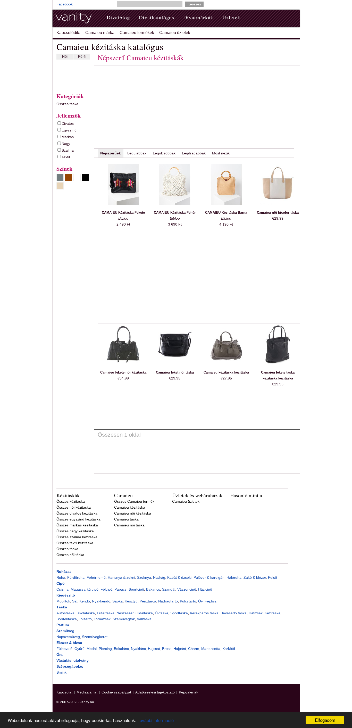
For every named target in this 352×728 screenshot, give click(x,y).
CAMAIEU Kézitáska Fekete (123, 212)
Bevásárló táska (234, 613)
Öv (200, 601)
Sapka (117, 601)
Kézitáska (272, 613)
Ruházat (63, 571)
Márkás (68, 137)
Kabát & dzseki (179, 577)
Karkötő (228, 649)
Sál (74, 601)
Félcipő (106, 589)
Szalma (68, 150)
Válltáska (144, 619)
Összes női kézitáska (73, 507)
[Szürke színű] (60, 177)
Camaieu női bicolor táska (278, 212)
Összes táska (67, 104)
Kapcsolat (64, 692)
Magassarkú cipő (84, 589)
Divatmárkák (198, 17)
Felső (272, 577)
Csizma (62, 589)
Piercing (105, 649)
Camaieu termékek (137, 32)
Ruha (60, 577)
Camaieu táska (126, 519)
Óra (59, 654)
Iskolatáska (86, 613)
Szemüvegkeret (94, 637)
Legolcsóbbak (164, 153)
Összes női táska (70, 555)
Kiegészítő (65, 595)
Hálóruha (234, 577)
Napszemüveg (68, 637)
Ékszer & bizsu (69, 643)
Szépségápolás (69, 666)
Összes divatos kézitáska (76, 513)
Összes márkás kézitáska (77, 525)
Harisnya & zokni (121, 577)
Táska (61, 607)
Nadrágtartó (168, 601)
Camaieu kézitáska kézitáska (226, 372)
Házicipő (205, 589)
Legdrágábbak (194, 153)
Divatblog (118, 17)
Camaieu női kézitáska (132, 513)
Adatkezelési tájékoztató (155, 692)
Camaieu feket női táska (175, 372)
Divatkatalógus (156, 17)
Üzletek (231, 17)
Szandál (168, 589)
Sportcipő (136, 589)
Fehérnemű (96, 577)
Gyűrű (79, 649)
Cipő (60, 583)
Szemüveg (65, 631)
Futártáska (105, 613)
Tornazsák (102, 619)
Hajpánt (179, 649)
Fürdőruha (76, 577)
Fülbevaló (64, 649)
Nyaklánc (138, 649)
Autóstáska (65, 613)
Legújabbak (136, 153)
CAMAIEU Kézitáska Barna (226, 212)
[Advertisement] (71, 75)
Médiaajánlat (87, 692)
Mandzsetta (210, 649)
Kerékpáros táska (204, 613)
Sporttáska (179, 613)
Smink (61, 672)
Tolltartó (85, 619)
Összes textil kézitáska (74, 543)
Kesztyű (131, 601)
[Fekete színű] (85, 177)
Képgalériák (188, 692)
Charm (193, 649)
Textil (66, 157)
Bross (166, 649)
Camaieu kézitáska (129, 507)
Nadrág (159, 577)
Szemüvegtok (124, 619)
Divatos (68, 123)
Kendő (84, 601)
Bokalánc (121, 649)
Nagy (66, 144)
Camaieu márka (99, 32)
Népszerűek (110, 153)
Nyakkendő (101, 601)
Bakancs (153, 589)
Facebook (64, 4)
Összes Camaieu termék (134, 501)
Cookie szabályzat (116, 692)
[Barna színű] (68, 177)
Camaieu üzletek (174, 32)
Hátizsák (256, 613)
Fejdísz (210, 601)
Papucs (120, 589)
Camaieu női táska (129, 525)
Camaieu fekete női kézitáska (123, 372)
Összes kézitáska (70, 501)
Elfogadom (325, 720)
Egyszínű (69, 130)
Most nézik (221, 153)
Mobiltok (63, 601)
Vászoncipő (186, 589)
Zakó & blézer (255, 577)
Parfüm (62, 625)
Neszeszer (124, 613)
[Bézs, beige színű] (60, 185)
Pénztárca (148, 601)
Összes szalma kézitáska (76, 537)
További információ (156, 720)
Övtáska (161, 613)
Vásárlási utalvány (72, 660)
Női (65, 56)
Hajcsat (154, 649)
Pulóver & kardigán (209, 577)
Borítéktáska (66, 619)
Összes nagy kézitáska (75, 531)
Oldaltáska (144, 613)
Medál (92, 649)
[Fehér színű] (77, 177)
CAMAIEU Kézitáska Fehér (175, 212)
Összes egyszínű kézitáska (78, 519)
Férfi (82, 56)
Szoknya (144, 577)
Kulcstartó (188, 601)
